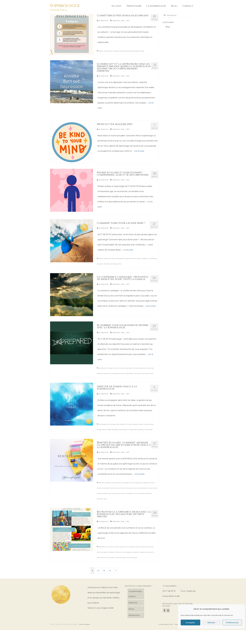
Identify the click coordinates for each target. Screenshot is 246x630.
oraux (139, 373)
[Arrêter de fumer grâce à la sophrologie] (71, 404)
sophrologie (113, 264)
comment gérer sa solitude (144, 547)
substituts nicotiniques (145, 429)
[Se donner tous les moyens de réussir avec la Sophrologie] (71, 343)
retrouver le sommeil (115, 557)
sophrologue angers (137, 51)
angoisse (126, 482)
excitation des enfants (109, 493)
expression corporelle (132, 552)
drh (146, 368)
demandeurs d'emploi (132, 368)
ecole (150, 488)
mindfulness (153, 258)
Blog (122, 20)
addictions (101, 482)
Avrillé (116, 368)
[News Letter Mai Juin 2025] (71, 142)
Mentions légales (84, 624)
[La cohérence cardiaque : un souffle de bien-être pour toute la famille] (71, 294)
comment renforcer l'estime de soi (108, 488)
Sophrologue (65, 5)
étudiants (100, 373)
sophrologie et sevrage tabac (128, 429)
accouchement (103, 368)
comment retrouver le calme (129, 488)
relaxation (100, 264)
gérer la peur (121, 493)
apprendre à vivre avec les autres (108, 547)
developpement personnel (123, 258)
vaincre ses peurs (131, 557)
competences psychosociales (122, 51)
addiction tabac (138, 424)
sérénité (106, 264)
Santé (147, 373)
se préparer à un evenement (135, 493)
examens (106, 373)
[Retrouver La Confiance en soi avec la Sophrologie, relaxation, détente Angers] (71, 529)
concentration (143, 488)
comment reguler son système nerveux (142, 482)
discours (141, 368)
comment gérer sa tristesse (105, 552)
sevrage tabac (101, 429)
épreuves (151, 368)
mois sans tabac (148, 424)
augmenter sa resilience (127, 547)
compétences (107, 51)
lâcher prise (137, 258)
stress (119, 264)
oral (135, 373)
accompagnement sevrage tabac (109, 424)
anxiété (105, 258)
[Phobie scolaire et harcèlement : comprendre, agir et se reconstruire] (71, 190)
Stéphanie (104, 20)
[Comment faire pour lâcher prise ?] (71, 240)
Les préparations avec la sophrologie (121, 373)
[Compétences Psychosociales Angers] (71, 33)
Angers (100, 51)
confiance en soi (120, 552)
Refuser (211, 622)
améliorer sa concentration (114, 482)
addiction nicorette (126, 424)
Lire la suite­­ (139, 151)
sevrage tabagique (112, 429)
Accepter (190, 622)
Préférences (232, 622)
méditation (144, 258)
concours (121, 368)
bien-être (112, 258)
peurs (143, 373)
